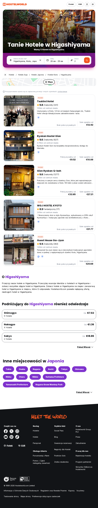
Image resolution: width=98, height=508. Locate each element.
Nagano (36, 369)
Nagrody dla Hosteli (62, 449)
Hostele (36, 431)
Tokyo (64, 369)
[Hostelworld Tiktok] (17, 437)
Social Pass (58, 431)
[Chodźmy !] (87, 60)
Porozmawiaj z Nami (41, 456)
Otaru (22, 377)
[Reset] (40, 60)
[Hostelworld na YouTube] (6, 437)
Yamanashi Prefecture (17, 384)
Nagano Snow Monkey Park (49, 384)
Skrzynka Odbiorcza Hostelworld (84, 468)
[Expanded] (5, 75)
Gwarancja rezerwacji (63, 443)
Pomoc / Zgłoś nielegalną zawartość (41, 462)
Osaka (22, 369)
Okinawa (79, 369)
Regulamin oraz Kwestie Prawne (54, 491)
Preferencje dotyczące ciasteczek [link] (46, 496)
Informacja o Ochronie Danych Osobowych (21, 491)
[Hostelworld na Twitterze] (11, 431)
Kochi (51, 369)
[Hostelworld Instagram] (17, 431)
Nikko (8, 377)
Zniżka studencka (61, 462)
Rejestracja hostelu (83, 456)
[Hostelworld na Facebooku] (6, 431)
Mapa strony (26, 496)
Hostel (40, 98)
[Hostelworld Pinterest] (11, 437)
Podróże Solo (59, 456)
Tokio (8, 369)
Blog (56, 437)
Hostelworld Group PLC (83, 430)
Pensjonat (37, 443)
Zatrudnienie (81, 443)
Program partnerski (83, 462)
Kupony (71, 491)
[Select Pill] (87, 4)
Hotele (35, 437)
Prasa (78, 437)
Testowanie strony (11, 496)
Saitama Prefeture (55, 377)
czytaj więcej (62, 91)
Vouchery (80, 491)
